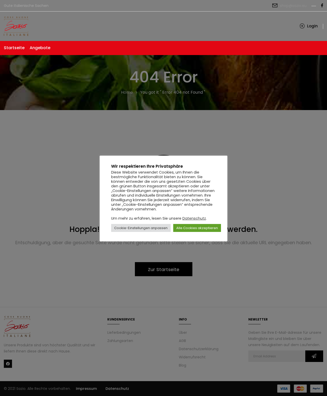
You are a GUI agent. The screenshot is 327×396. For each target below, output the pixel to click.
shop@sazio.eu (293, 5)
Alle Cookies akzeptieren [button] (197, 228)
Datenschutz (194, 218)
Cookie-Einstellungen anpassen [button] (141, 228)
